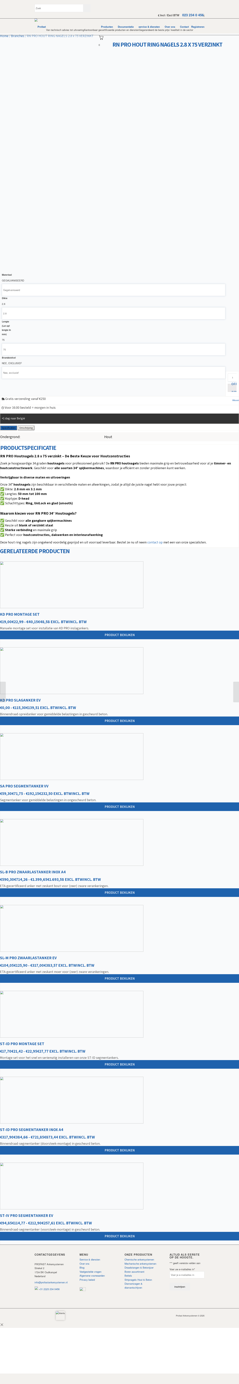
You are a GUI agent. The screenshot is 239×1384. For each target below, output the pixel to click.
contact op (155, 542)
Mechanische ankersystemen (140, 1263)
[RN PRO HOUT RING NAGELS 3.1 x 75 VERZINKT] (236, 692)
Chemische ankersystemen (139, 1259)
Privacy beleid (87, 1279)
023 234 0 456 (193, 15)
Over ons (84, 1263)
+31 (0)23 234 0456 (49, 1289)
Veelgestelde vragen (90, 1271)
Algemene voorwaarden (92, 1275)
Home (4, 36)
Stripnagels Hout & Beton (138, 1279)
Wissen (235, 400)
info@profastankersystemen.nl (51, 1282)
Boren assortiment (134, 1271)
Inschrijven (179, 1286)
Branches (17, 36)
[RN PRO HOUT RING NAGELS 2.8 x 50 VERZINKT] (3, 692)
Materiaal (7, 274)
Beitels (128, 1275)
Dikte (4, 298)
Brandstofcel (9, 357)
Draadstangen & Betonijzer (139, 1267)
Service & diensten (90, 1259)
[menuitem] (107, 27)
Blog (82, 1267)
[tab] (8, 428)
